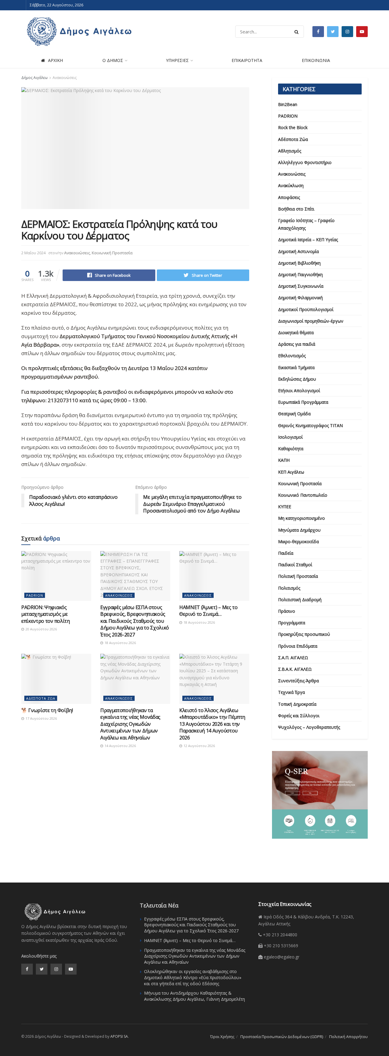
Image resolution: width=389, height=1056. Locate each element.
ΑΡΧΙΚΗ (55, 60)
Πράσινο (286, 611)
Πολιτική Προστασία (298, 576)
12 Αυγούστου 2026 (199, 745)
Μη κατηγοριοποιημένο (301, 518)
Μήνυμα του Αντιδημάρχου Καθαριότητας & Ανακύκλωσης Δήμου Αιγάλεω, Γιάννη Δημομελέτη (194, 996)
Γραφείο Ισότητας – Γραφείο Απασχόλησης (306, 224)
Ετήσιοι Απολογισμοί (299, 390)
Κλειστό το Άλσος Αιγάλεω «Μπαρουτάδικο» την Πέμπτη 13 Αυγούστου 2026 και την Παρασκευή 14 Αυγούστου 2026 (212, 724)
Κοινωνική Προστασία (112, 252)
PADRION (34, 595)
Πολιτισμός (289, 588)
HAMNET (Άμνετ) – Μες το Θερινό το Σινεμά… (208, 610)
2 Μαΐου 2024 (33, 252)
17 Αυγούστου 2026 (41, 718)
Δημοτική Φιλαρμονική (300, 297)
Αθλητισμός (289, 151)
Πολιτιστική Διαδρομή (300, 599)
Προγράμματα (291, 623)
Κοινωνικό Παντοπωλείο (302, 495)
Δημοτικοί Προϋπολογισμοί (305, 309)
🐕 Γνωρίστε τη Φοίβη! (47, 710)
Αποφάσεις (289, 197)
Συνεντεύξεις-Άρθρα (298, 681)
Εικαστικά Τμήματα (296, 367)
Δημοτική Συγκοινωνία (300, 286)
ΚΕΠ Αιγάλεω (291, 472)
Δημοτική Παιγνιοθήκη (300, 274)
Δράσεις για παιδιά (296, 344)
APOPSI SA (119, 1036)
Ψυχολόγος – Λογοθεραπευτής (309, 727)
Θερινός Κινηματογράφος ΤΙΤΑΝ (310, 425)
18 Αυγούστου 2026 (120, 642)
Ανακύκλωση (291, 185)
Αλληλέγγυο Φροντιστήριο (305, 162)
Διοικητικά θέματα (296, 332)
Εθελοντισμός (292, 355)
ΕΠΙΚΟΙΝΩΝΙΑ (316, 60)
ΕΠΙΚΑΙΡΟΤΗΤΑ (247, 60)
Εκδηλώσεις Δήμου (297, 379)
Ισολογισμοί (290, 437)
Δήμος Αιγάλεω (34, 77)
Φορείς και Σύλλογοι (298, 715)
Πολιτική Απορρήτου (348, 1036)
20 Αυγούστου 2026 (41, 629)
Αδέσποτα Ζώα (40, 698)
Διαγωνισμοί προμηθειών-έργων (310, 321)
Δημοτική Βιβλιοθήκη (299, 263)
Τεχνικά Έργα (291, 692)
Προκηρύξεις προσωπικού (304, 634)
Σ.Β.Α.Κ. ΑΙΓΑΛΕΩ (295, 669)
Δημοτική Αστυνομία (298, 251)
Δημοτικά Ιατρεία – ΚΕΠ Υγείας (308, 239)
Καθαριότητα (290, 448)
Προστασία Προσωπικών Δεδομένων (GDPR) (281, 1036)
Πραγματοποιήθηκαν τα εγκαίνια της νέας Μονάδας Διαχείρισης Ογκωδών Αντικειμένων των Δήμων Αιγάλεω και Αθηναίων (130, 724)
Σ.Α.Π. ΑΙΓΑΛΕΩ (293, 657)
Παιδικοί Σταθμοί (295, 564)
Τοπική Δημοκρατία (297, 704)
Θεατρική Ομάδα (294, 414)
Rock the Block (293, 127)
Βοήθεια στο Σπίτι (296, 209)
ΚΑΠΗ (284, 460)
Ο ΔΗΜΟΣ (112, 60)
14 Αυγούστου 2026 (120, 745)
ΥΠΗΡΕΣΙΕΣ (177, 60)
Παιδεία (285, 553)
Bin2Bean (287, 104)
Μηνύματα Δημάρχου (299, 530)
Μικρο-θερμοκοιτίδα (298, 541)
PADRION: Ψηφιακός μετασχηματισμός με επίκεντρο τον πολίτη (45, 614)
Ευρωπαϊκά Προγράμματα (303, 402)
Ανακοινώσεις (65, 77)
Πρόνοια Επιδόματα (297, 646)
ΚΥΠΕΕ (284, 506)
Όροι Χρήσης (222, 1036)
